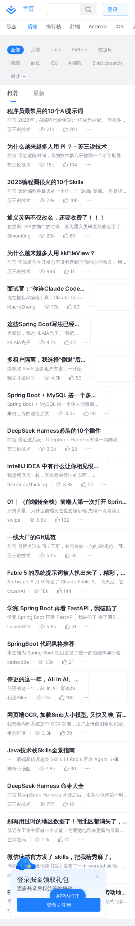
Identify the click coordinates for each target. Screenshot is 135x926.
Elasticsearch (107, 63)
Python (79, 49)
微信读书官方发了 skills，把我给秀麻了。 (61, 856)
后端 (35, 49)
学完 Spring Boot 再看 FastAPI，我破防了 (62, 608)
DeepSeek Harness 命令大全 (45, 785)
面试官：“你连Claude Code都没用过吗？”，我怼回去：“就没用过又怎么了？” (46, 289)
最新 (39, 93)
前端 (15, 63)
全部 (15, 49)
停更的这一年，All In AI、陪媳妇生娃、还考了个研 (40, 679)
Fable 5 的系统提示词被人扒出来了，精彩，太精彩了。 (66, 573)
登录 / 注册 (58, 905)
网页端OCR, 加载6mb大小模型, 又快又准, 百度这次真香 (67, 715)
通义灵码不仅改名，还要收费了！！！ (56, 217)
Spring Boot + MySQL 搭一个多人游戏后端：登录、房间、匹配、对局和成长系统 (53, 395)
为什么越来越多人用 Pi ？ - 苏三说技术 (57, 146)
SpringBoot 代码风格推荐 (41, 643)
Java (56, 49)
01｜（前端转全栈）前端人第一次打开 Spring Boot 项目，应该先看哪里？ (66, 502)
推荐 (13, 93)
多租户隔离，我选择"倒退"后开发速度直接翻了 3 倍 (46, 360)
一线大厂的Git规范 (31, 537)
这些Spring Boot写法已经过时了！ (43, 324)
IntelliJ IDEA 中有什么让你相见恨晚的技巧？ (50, 466)
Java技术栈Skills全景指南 (41, 750)
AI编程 (75, 63)
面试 (35, 63)
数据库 (105, 49)
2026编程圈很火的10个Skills (45, 181)
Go (54, 63)
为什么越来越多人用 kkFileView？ (51, 253)
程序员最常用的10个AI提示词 (45, 110)
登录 (113, 9)
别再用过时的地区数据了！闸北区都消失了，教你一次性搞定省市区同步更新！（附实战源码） (64, 822)
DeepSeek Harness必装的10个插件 (54, 430)
